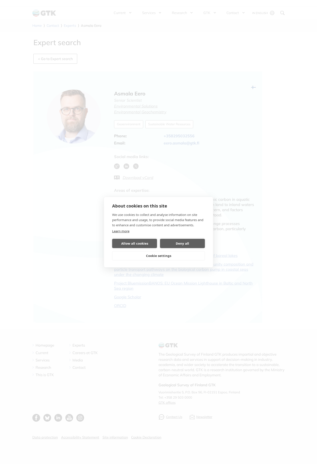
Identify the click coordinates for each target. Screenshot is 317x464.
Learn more (120, 231)
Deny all (182, 243)
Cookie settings (158, 255)
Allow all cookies (134, 243)
